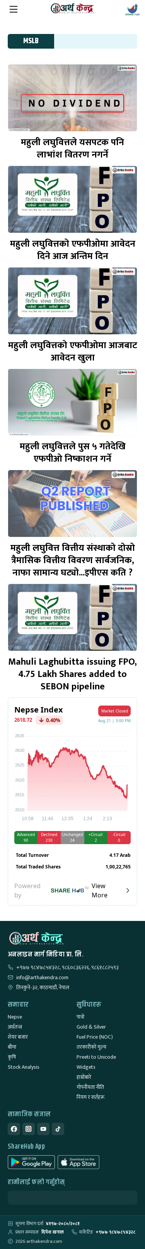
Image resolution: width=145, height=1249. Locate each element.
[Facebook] (14, 1129)
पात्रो (80, 1016)
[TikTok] (58, 1129)
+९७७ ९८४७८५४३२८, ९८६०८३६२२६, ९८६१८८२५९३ (67, 967)
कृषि (12, 1057)
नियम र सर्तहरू (90, 1097)
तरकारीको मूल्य (91, 1047)
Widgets (86, 1067)
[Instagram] (28, 1129)
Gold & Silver (91, 1026)
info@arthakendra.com (42, 978)
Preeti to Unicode (96, 1057)
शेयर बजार (18, 1036)
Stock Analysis (23, 1067)
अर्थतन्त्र (15, 1026)
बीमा (12, 1047)
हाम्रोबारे (84, 1077)
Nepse (15, 1016)
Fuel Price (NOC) (95, 1036)
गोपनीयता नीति (90, 1087)
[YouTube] (43, 1129)
